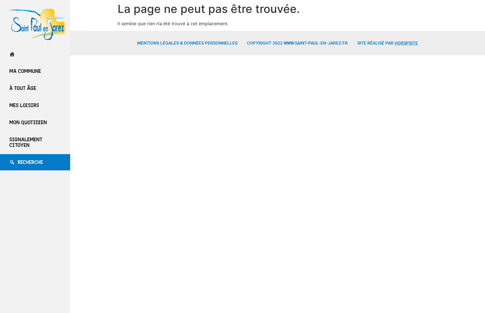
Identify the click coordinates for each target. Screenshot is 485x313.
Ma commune (25, 71)
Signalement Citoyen (25, 142)
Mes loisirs (24, 105)
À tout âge (22, 88)
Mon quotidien (28, 122)
